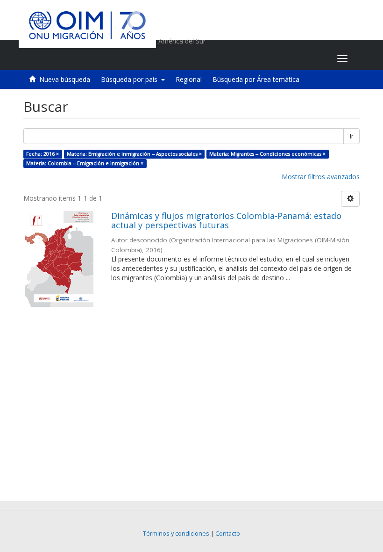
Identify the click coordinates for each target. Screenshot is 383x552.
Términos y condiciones (176, 533)
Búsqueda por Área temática (256, 79)
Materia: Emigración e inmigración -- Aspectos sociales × (134, 154)
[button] (271, 58)
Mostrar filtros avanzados (321, 176)
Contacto (227, 533)
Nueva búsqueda (64, 79)
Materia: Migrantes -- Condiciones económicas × (267, 154)
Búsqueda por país (131, 79)
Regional (189, 79)
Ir (351, 135)
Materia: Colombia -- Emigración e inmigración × (84, 163)
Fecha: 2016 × (42, 154)
